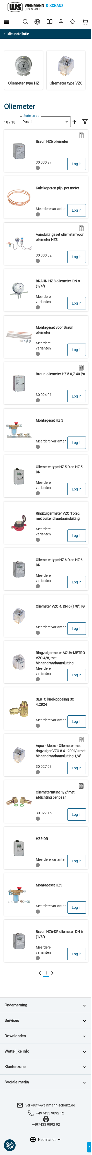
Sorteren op (31, 116)
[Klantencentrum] (61, 22)
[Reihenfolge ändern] (73, 121)
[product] (46, 151)
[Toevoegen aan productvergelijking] (81, 135)
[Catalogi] (49, 24)
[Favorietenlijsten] (72, 24)
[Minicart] (85, 22)
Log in (77, 164)
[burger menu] (6, 22)
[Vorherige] (40, 973)
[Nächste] (52, 973)
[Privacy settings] (10, 1145)
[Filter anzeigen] (85, 122)
